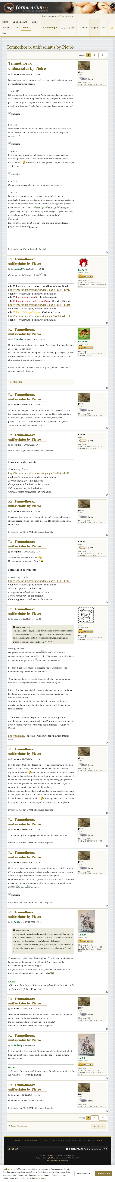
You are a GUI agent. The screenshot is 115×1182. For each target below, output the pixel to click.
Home (5, 22)
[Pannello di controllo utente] (78, 27)
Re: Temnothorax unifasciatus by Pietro (24, 261)
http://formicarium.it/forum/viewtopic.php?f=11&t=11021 (39, 473)
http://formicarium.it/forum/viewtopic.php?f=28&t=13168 (39, 316)
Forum (26, 27)
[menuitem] (74, 1149)
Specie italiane (20, 22)
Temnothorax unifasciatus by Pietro (40, 46)
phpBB (50, 1155)
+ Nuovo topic (50, 27)
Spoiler (17, 381)
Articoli (5, 27)
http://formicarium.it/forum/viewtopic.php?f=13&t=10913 (39, 289)
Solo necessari (84, 1173)
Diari (16, 27)
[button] (102, 55)
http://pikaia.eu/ (16, 735)
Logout (94, 27)
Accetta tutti (103, 1173)
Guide (35, 22)
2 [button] (94, 55)
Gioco (5, 33)
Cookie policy (40, 1178)
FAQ (104, 27)
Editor (85, 27)
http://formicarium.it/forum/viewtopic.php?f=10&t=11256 (39, 304)
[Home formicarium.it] (57, 7)
